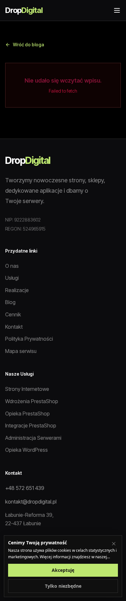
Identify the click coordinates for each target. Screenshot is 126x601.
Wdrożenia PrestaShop (31, 401)
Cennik (13, 314)
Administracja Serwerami (33, 438)
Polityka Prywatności (29, 338)
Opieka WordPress (26, 450)
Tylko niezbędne (63, 586)
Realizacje (17, 290)
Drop (24, 10)
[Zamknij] (114, 544)
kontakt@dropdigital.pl (31, 501)
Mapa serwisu (21, 351)
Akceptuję (63, 570)
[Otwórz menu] (117, 10)
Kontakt (14, 326)
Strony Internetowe (27, 389)
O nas (12, 266)
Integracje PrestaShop (30, 425)
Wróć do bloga (28, 44)
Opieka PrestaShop (27, 413)
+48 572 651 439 (24, 488)
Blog (10, 302)
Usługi (12, 278)
